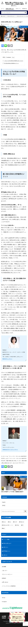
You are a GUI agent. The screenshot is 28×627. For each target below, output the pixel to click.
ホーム (2, 8)
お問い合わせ (5, 582)
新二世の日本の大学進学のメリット (11, 63)
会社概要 (4, 566)
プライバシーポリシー (7, 574)
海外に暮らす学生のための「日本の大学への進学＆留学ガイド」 (14, 4)
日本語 (3, 505)
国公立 (4, 521)
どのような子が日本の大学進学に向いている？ (13, 60)
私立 (10, 521)
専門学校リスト (6, 551)
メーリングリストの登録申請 (8, 586)
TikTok (3, 597)
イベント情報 (24, 476)
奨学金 (17, 525)
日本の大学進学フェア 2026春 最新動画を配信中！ (12, 491)
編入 (4, 528)
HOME (3, 16)
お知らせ (5, 555)
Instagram (4, 601)
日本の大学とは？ (10, 8)
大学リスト (18, 8)
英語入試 (22, 521)
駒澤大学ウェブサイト (7, 358)
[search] (25, 12)
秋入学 (15, 521)
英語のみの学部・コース (8, 525)
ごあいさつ (4, 570)
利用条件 (4, 578)
